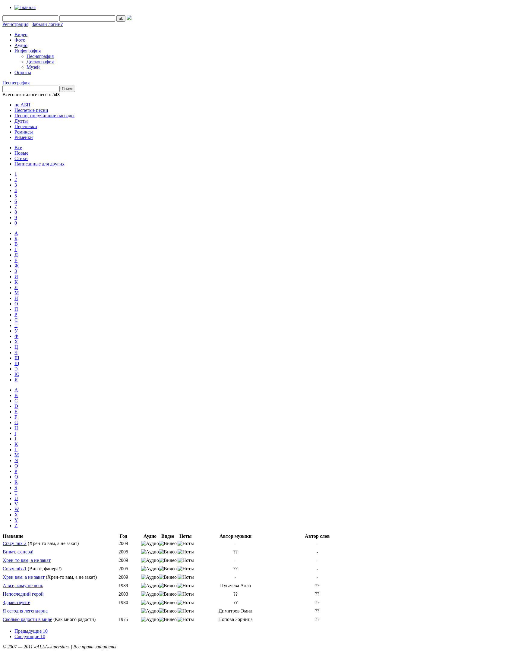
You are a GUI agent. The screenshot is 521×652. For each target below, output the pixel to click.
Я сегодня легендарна (25, 610)
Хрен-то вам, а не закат (27, 560)
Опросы (22, 72)
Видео (20, 34)
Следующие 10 (29, 636)
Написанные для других (39, 163)
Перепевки (25, 126)
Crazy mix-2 (15, 543)
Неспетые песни (31, 110)
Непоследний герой (23, 594)
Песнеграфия (16, 82)
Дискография (40, 61)
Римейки (23, 137)
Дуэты (21, 121)
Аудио (20, 45)
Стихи (21, 158)
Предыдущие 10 (31, 631)
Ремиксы (23, 131)
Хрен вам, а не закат (24, 577)
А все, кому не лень (23, 585)
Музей (33, 67)
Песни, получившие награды (44, 115)
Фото (19, 40)
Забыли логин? (47, 24)
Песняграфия (40, 56)
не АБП (22, 104)
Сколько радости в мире (27, 619)
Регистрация (15, 24)
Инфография (27, 50)
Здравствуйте (16, 602)
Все (18, 147)
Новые (21, 153)
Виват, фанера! (18, 551)
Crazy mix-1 (15, 568)
